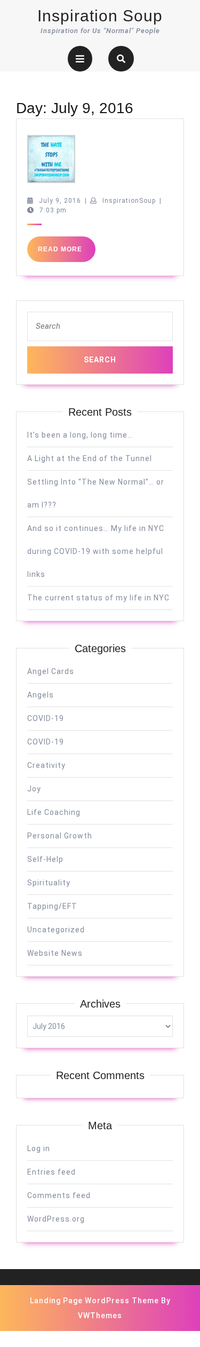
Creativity (46, 765)
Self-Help (45, 859)
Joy (34, 789)
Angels (40, 695)
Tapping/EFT (52, 906)
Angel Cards (50, 671)
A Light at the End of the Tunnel (89, 458)
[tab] (80, 59)
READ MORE (66, 253)
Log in (38, 1148)
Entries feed (51, 1172)
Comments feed (59, 1195)
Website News (55, 953)
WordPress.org (56, 1219)
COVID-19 (45, 718)
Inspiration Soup (100, 16)
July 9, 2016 (60, 200)
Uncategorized (56, 929)
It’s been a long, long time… (80, 435)
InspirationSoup (129, 200)
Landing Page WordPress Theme (94, 1300)
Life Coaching (54, 812)
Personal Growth (59, 835)
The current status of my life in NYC (98, 597)
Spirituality (48, 882)
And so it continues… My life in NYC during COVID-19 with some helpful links (95, 551)
